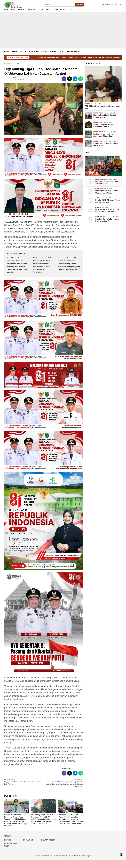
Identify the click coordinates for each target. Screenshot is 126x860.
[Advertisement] (63, 30)
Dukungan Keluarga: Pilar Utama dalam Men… (106, 192)
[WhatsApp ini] (80, 78)
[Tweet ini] (69, 78)
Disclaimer (28, 840)
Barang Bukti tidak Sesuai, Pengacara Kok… (104, 116)
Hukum (87, 104)
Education (99, 179)
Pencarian (79, 5)
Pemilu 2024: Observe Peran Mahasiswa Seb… (107, 201)
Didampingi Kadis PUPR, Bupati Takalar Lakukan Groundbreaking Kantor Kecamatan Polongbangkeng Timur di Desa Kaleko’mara (69, 263)
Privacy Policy (48, 840)
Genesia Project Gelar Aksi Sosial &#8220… (106, 182)
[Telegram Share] (75, 78)
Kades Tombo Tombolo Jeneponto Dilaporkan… (103, 135)
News (101, 113)
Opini (106, 179)
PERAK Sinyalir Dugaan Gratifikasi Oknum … (103, 125)
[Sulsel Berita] (13, 5)
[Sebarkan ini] (64, 78)
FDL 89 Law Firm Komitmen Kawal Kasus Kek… (102, 107)
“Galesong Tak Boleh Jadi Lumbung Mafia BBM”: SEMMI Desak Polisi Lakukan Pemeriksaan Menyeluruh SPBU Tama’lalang (43, 819)
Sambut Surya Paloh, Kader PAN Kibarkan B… (107, 220)
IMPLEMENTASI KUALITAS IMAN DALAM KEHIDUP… (107, 210)
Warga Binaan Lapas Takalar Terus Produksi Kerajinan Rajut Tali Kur (22, 782)
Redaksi (7, 840)
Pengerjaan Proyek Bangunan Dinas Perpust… (106, 144)
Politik (102, 217)
